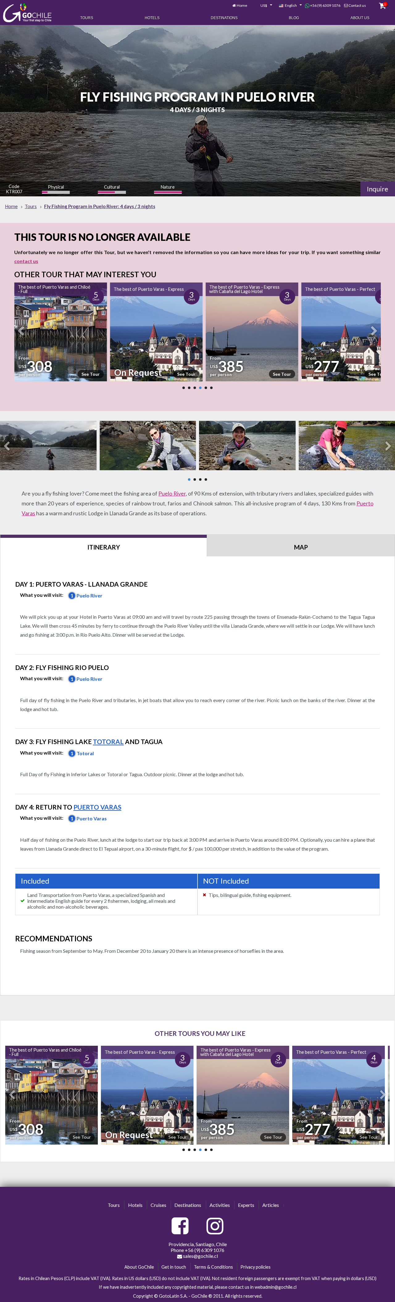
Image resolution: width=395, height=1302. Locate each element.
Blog (294, 18)
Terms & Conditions (213, 1267)
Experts (246, 1205)
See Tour (94, 374)
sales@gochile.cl (200, 1256)
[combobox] (263, 5)
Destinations (224, 18)
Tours (86, 18)
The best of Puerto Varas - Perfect (247, 289)
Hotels (152, 18)
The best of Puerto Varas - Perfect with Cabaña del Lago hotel (330, 1052)
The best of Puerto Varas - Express (56, 289)
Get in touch (173, 1267)
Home (242, 5)
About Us (360, 18)
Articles (270, 1205)
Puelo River (171, 493)
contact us (26, 261)
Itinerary (103, 547)
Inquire (377, 189)
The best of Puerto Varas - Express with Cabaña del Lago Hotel (152, 289)
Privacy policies (255, 1267)
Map (301, 547)
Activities (220, 1205)
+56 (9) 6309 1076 (325, 5)
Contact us (357, 5)
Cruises (158, 1205)
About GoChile (139, 1267)
